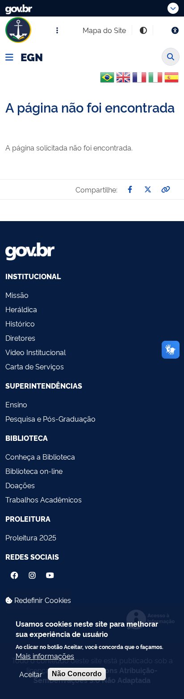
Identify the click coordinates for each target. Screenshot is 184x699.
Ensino (16, 404)
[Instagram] (32, 573)
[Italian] (155, 80)
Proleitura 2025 (30, 537)
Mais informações (45, 656)
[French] (139, 80)
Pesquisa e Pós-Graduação (50, 418)
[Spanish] (171, 80)
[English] (123, 80)
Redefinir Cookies (42, 600)
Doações (20, 485)
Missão (17, 295)
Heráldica (21, 309)
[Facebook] (14, 573)
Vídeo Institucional (35, 352)
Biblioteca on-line (34, 471)
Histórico (20, 323)
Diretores (20, 338)
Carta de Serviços (34, 366)
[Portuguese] (107, 77)
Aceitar (30, 674)
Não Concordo (77, 674)
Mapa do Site (104, 30)
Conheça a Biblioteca (40, 456)
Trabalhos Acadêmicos (43, 499)
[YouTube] (51, 573)
